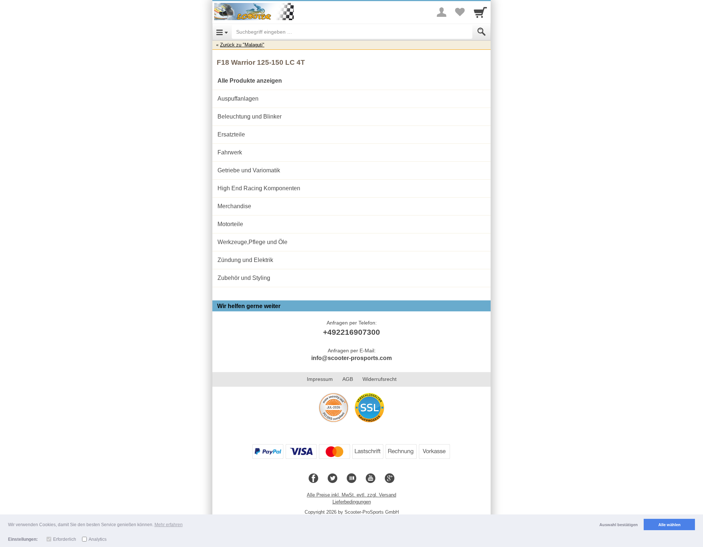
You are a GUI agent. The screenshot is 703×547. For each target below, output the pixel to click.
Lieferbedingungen (351, 502)
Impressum (320, 379)
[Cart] (480, 12)
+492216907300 (351, 332)
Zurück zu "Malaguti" (242, 45)
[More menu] (441, 12)
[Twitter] (332, 478)
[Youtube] (370, 478)
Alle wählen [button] (669, 524)
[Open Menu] (222, 31)
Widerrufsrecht (379, 379)
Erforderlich (64, 539)
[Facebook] (313, 478)
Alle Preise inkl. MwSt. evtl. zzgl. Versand (351, 495)
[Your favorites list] (459, 12)
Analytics (98, 539)
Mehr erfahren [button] (169, 524)
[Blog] (351, 478)
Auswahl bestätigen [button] (618, 524)
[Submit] (481, 32)
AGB (347, 379)
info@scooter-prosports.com (351, 358)
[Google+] (389, 478)
